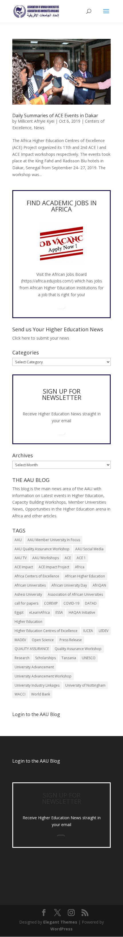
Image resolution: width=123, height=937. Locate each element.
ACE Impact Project (54, 567)
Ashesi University (28, 594)
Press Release (70, 639)
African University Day (69, 585)
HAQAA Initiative (82, 612)
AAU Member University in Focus (53, 539)
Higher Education (28, 621)
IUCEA (88, 630)
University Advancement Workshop (43, 676)
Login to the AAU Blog (36, 761)
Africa (79, 567)
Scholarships (45, 657)
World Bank (40, 694)
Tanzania (68, 657)
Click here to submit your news (40, 338)
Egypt (19, 612)
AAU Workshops (45, 557)
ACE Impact (24, 567)
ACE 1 (81, 557)
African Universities (30, 585)
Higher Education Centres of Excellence (46, 630)
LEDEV (103, 630)
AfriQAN (99, 585)
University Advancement (34, 667)
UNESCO (89, 657)
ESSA (59, 612)
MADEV (20, 639)
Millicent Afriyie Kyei (36, 121)
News (39, 127)
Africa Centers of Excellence (37, 576)
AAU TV (21, 557)
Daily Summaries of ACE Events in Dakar (55, 115)
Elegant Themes (60, 922)
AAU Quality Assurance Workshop (42, 549)
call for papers (26, 603)
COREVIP (51, 603)
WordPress (61, 929)
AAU (18, 539)
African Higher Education (85, 576)
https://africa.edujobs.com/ (47, 281)
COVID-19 (71, 603)
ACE (68, 557)
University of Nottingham (85, 685)
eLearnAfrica (39, 612)
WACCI (20, 694)
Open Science (43, 639)
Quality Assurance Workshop (78, 648)
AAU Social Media (89, 549)
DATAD (91, 603)
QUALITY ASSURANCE (32, 648)
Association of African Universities (75, 594)
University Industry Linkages (37, 685)
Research (22, 657)
